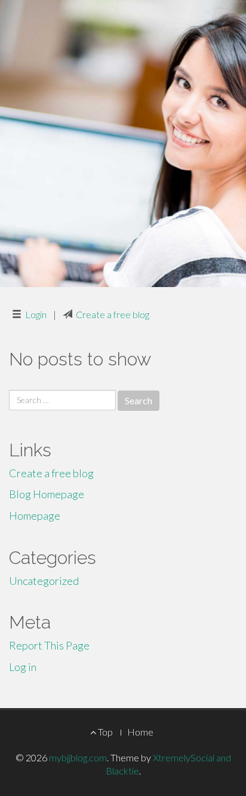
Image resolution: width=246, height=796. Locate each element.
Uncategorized (44, 580)
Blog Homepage (46, 494)
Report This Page (49, 645)
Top (104, 731)
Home (140, 731)
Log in (22, 666)
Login (36, 314)
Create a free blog (112, 314)
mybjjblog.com (78, 757)
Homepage (34, 515)
